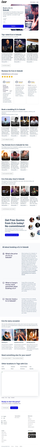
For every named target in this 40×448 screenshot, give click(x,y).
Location (5, 18)
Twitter (4, 420)
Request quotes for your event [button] (12, 235)
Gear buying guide (31, 420)
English (4, 416)
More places (17, 417)
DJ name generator (31, 422)
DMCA (21, 446)
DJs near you (30, 423)
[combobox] (8, 19)
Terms (12, 446)
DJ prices (30, 425)
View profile (4, 61)
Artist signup (32, 2)
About (3, 436)
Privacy (16, 446)
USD (3, 418)
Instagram (5, 423)
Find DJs (29, 419)
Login (37, 2)
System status (4, 435)
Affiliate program (31, 426)
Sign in (3, 441)
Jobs (2, 438)
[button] (6, 65)
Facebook (5, 422)
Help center (4, 432)
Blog (29, 417)
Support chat (4, 433)
